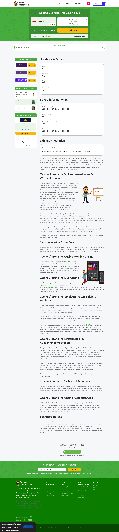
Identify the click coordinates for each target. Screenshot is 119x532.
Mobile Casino (81, 493)
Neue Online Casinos (83, 491)
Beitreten (32, 65)
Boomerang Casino (50, 491)
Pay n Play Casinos (65, 491)
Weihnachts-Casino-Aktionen (22, 102)
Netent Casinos (64, 489)
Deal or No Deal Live (22, 108)
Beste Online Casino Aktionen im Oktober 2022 (22, 95)
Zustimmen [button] (28, 527)
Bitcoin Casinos (82, 497)
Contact (94, 487)
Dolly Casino (49, 493)
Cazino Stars (49, 487)
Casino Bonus (77, 3)
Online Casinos (82, 495)
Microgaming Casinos (65, 487)
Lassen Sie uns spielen (72, 452)
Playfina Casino (50, 489)
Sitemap (94, 489)
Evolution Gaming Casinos (67, 493)
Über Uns (94, 485)
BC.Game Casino (50, 495)
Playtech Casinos (64, 495)
